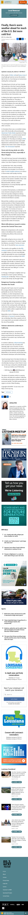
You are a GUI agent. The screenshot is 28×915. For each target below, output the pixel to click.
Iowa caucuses (20, 245)
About (4, 874)
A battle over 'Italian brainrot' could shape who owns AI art (15, 541)
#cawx (6, 367)
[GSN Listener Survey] (14, 491)
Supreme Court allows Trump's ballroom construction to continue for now (14, 548)
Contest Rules (6, 896)
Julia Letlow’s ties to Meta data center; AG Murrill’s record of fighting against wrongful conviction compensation (18, 823)
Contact (4, 877)
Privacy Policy (6, 880)
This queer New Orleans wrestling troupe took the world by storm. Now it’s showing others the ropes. (15, 637)
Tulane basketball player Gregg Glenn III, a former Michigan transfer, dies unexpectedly (15, 621)
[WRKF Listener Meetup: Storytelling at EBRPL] (14, 437)
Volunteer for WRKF (7, 889)
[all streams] (26, 913)
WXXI (24, 139)
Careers (4, 886)
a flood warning (18, 342)
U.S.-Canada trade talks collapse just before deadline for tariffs (13, 535)
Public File (5, 883)
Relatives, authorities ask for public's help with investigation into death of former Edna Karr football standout (15, 629)
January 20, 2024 (14, 372)
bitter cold (13, 75)
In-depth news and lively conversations (14, 674)
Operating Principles (7, 892)
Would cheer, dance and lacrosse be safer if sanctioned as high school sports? (15, 614)
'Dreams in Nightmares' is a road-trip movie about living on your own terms (14, 554)
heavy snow (22, 75)
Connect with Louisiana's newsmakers (14, 733)
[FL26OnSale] (14, 463)
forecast (11, 316)
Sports (3, 609)
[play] (2, 913)
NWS (23, 256)
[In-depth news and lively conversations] (14, 657)
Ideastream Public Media (8, 133)
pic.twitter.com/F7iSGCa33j (16, 367)
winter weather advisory (13, 171)
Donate (23, 2)
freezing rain (5, 276)
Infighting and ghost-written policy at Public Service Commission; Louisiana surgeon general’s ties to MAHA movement (18, 791)
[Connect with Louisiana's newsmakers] (14, 719)
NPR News (8, 392)
